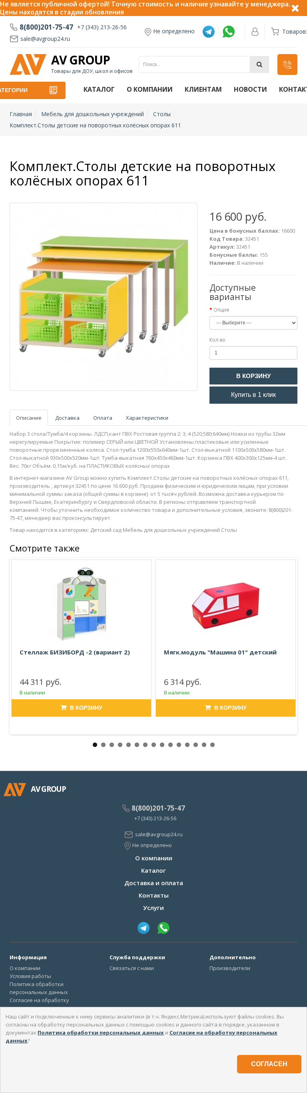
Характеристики (147, 417)
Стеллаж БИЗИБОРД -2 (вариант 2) (75, 652)
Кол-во (217, 339)
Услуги (153, 908)
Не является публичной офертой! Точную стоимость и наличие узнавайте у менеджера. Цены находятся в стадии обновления (145, 8)
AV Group (80, 60)
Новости (250, 89)
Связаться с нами (132, 968)
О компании (150, 89)
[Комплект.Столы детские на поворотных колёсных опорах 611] (103, 297)
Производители (229, 968)
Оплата (102, 417)
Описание (29, 417)
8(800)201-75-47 (46, 27)
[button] (287, 64)
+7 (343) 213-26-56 (102, 27)
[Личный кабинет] (255, 32)
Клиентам (203, 89)
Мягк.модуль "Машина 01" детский (220, 652)
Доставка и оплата (153, 883)
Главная (21, 114)
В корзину (253, 375)
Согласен (269, 1064)
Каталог (99, 89)
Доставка (67, 417)
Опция (221, 309)
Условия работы (30, 976)
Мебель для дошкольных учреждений (92, 114)
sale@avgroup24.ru (45, 38)
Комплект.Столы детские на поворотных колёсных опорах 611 (95, 125)
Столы (162, 114)
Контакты (154, 895)
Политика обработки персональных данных (101, 1032)
